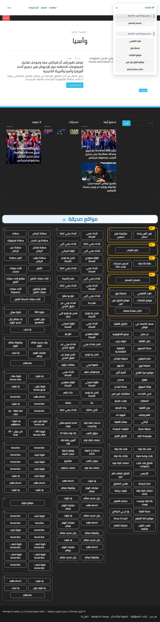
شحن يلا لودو (92, 354)
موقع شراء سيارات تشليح (15, 280)
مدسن (120, 379)
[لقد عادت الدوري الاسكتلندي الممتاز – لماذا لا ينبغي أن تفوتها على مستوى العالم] (74, 131)
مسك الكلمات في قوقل (144, 325)
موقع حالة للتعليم (144, 518)
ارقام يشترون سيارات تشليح (39, 290)
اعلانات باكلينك (68, 467)
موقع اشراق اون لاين (121, 302)
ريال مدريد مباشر (92, 498)
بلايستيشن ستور (92, 371)
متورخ (144, 379)
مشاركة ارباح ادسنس (120, 235)
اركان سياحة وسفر (132, 310)
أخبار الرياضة (34, 8)
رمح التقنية (144, 407)
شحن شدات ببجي (92, 344)
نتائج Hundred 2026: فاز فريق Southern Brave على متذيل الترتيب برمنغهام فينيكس (100, 154)
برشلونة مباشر (68, 487)
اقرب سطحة (15, 257)
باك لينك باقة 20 (68, 433)
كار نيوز (120, 365)
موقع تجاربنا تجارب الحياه (68, 452)
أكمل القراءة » (75, 85)
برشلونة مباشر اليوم (15, 344)
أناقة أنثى (121, 372)
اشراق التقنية (120, 323)
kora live (15, 447)
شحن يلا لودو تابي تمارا (68, 315)
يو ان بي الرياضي (120, 511)
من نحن (153, 616)
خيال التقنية (144, 341)
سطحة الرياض (39, 233)
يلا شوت (92, 480)
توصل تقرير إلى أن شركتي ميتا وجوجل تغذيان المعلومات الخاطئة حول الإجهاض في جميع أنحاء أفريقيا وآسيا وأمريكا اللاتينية (50, 67)
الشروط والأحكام (119, 616)
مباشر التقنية (120, 421)
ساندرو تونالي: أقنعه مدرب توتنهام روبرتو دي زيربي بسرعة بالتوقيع (99, 187)
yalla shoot (68, 480)
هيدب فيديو (121, 400)
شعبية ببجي (92, 364)
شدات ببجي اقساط (92, 235)
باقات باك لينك (121, 456)
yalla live (27, 363)
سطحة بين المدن (39, 240)
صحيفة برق (120, 293)
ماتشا (68, 402)
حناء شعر (68, 392)
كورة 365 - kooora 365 (39, 433)
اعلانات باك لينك (92, 467)
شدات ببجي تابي (68, 243)
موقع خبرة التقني (144, 372)
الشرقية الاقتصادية (120, 350)
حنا (91, 402)
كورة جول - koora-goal (39, 388)
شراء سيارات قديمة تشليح (27, 299)
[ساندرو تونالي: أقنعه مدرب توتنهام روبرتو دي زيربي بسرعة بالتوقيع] (61, 131)
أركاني (144, 421)
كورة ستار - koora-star (15, 378)
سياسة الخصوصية (100, 616)
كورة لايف (39, 454)
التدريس (144, 473)
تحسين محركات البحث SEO (120, 265)
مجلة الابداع (120, 386)
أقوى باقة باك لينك (68, 442)
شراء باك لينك (144, 449)
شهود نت (120, 414)
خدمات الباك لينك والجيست (92, 424)
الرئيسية (83, 31)
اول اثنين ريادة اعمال (144, 235)
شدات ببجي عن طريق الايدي (68, 304)
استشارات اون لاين (120, 393)
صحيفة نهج (144, 365)
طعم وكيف (144, 414)
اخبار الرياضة (144, 483)
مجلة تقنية (144, 511)
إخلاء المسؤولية (138, 616)
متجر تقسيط (68, 278)
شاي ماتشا (92, 409)
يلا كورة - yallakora (15, 423)
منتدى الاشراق (120, 483)
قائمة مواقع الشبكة (35, 611)
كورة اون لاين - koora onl (39, 423)
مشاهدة (53, 8)
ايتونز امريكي (68, 250)
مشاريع (68, 460)
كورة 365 (39, 312)
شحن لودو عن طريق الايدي (68, 356)
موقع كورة (27, 502)
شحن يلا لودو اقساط (68, 259)
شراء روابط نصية (144, 456)
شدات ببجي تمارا (68, 233)
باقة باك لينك (144, 263)
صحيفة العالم (121, 525)
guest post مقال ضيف (68, 424)
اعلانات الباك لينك (120, 463)
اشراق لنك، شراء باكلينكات (144, 465)
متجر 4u (92, 302)
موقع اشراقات (144, 300)
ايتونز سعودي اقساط (92, 259)
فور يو (68, 333)
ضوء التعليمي (144, 293)
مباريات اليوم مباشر (91, 489)
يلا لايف (27, 329)
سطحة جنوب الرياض (39, 259)
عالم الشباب (132, 250)
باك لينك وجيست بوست (144, 503)
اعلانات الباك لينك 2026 (144, 492)
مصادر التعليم (120, 501)
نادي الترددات (144, 393)
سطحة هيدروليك (15, 240)
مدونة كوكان (121, 358)
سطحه (15, 233)
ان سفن (144, 334)
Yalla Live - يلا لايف (15, 412)
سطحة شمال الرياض (39, 249)
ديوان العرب (92, 460)
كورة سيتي (15, 312)
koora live (15, 396)
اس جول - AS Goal (15, 433)
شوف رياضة (121, 490)
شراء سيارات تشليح (39, 278)
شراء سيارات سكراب (16, 270)
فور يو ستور (68, 295)
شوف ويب (120, 341)
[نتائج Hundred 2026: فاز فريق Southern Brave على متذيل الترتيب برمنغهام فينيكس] (48, 131)
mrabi (69, 58)
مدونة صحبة (144, 429)
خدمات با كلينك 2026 (92, 452)
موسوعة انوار (145, 436)
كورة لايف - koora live (39, 546)
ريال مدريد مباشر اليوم (39, 344)
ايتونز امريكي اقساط (68, 325)
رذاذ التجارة (120, 407)
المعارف (144, 400)
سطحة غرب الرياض (15, 249)
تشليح (39, 268)
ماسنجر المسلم (132, 280)
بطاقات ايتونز (68, 364)
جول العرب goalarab (39, 321)
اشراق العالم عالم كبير (121, 475)
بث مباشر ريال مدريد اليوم (15, 321)
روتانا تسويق (144, 386)
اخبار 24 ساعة (121, 518)
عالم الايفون (144, 358)
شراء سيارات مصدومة (16, 290)
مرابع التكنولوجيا (120, 334)
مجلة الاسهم (144, 348)
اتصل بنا (85, 616)
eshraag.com (8, 611)
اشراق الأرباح (120, 436)
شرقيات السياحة (121, 429)
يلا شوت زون (39, 588)
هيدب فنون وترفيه (144, 527)
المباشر (44, 8)
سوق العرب (92, 433)
